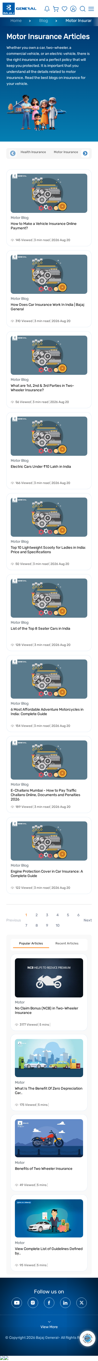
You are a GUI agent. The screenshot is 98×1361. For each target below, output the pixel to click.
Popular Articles (31, 943)
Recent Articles (66, 943)
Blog (43, 20)
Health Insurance (33, 152)
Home (16, 20)
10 (58, 925)
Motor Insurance (66, 152)
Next (85, 153)
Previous (13, 153)
